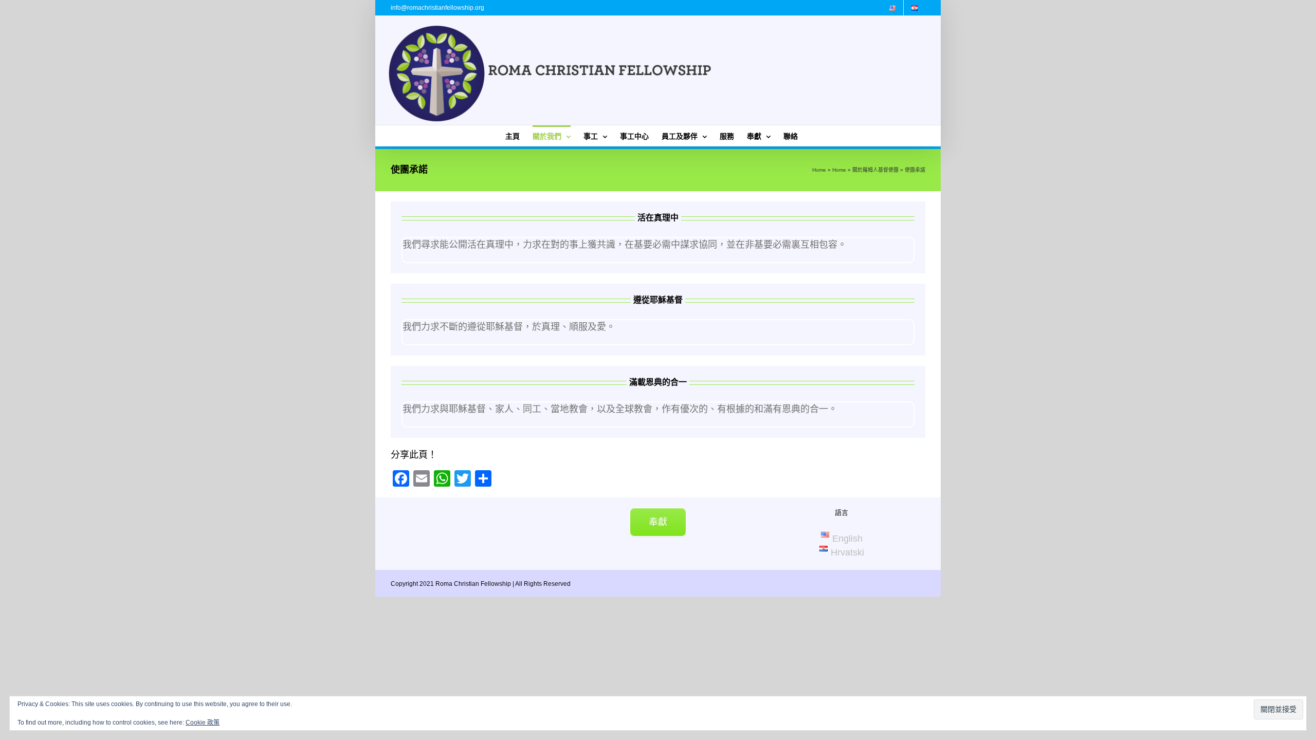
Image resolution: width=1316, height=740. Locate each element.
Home (819, 170)
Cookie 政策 (203, 722)
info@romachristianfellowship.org (437, 7)
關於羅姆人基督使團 (875, 170)
